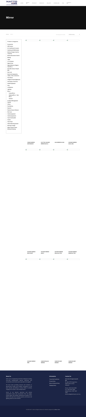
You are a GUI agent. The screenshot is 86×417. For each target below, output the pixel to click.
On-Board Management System (12, 101)
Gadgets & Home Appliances (13, 79)
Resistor (9, 108)
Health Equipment (11, 83)
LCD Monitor (10, 87)
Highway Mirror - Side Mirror (14, 95)
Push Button (10, 106)
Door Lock (9, 72)
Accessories (10, 44)
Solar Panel (9, 121)
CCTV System (10, 61)
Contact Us (69, 3)
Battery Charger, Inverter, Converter (13, 52)
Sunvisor (11, 98)
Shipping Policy (52, 385)
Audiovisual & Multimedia (13, 50)
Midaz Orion (57, 409)
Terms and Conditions (54, 379)
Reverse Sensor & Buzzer (13, 110)
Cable (8, 59)
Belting (9, 57)
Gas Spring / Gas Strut (12, 81)
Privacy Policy (52, 381)
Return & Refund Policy (54, 383)
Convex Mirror (12, 93)
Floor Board (10, 77)
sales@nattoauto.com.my (74, 394)
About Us (27, 3)
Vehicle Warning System (12, 123)
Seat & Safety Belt (11, 118)
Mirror (8, 91)
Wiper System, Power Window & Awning (12, 128)
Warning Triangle (11, 125)
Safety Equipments (11, 116)
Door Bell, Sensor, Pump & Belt (13, 69)
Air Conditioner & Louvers (13, 48)
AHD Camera (10, 46)
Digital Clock (10, 63)
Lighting (9, 89)
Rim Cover (9, 112)
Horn (8, 85)
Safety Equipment (11, 114)
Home (7, 34)
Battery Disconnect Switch (13, 55)
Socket (9, 120)
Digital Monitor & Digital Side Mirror (12, 66)
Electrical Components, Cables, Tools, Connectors (13, 74)
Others (9, 104)
